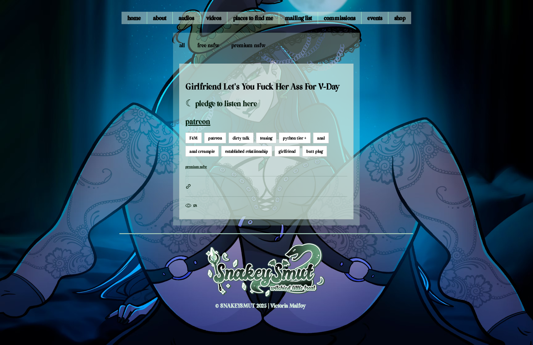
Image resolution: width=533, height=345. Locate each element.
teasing (266, 138)
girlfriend (287, 151)
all (182, 45)
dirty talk (241, 138)
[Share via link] (188, 186)
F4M (193, 138)
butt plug (314, 151)
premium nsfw (248, 45)
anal (321, 138)
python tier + (295, 138)
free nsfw (208, 45)
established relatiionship (246, 151)
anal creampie (202, 151)
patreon (215, 138)
